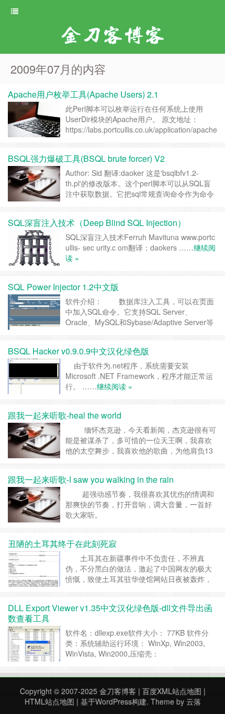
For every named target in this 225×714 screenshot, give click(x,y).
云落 (193, 701)
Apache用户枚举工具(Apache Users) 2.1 (83, 94)
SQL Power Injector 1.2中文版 (63, 287)
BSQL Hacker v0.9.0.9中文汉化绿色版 (78, 351)
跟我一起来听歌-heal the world (64, 415)
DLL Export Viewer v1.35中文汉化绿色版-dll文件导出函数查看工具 (110, 613)
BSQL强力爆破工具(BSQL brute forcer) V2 (86, 158)
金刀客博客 (117, 691)
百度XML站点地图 (171, 691)
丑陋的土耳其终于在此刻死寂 (62, 544)
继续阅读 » (114, 386)
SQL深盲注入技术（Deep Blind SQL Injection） (97, 223)
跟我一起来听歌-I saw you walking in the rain (91, 479)
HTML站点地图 (49, 701)
